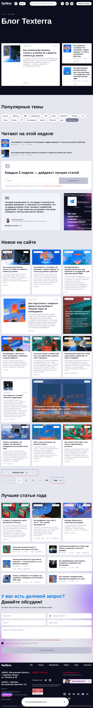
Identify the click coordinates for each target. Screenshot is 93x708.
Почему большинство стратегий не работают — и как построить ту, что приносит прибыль (27, 562)
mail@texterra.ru (71, 672)
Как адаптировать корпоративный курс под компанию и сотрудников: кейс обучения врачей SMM (81, 73)
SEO (46, 116)
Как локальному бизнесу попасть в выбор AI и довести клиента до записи (39, 53)
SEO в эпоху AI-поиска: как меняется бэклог (44, 443)
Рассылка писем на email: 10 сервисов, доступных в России (25, 548)
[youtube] (82, 694)
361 (47, 480)
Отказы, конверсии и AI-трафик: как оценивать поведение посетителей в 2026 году (15, 445)
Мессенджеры (31, 120)
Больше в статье (12, 226)
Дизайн (42, 120)
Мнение (14, 120)
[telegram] (71, 3)
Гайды (5, 120)
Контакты (88, 665)
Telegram (74, 116)
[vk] (73, 694)
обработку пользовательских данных (52, 186)
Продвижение (35, 116)
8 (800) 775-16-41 (40, 672)
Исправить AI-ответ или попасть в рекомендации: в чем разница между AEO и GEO (61, 407)
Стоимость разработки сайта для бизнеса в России (14, 521)
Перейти (71, 226)
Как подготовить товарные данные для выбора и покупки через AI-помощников (43, 307)
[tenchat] (69, 698)
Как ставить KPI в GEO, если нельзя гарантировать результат (76, 444)
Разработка (63, 116)
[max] (67, 3)
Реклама (66, 373)
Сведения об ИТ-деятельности (10, 691)
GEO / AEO (26, 83)
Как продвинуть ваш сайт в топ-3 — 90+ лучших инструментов (45, 523)
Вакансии (4, 688)
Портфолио (53, 665)
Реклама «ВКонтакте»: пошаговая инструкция (73, 521)
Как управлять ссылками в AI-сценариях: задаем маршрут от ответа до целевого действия (81, 51)
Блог (76, 665)
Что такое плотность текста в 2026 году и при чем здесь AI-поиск (77, 314)
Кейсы (75, 83)
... (40, 480)
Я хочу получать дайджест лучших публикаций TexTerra (21, 643)
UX (83, 116)
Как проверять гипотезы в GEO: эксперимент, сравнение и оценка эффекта (15, 356)
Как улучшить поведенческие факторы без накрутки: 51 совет (72, 578)
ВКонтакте (52, 120)
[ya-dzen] (78, 694)
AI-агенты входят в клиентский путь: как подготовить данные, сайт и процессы (46, 356)
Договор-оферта (6, 699)
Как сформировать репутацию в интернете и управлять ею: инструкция (72, 563)
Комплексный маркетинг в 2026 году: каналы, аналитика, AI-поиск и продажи (77, 356)
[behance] (87, 694)
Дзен (61, 120)
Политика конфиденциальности (9, 706)
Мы (31, 665)
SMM (25, 116)
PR (22, 120)
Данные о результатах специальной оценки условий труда (14, 695)
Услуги (41, 665)
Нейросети (16, 116)
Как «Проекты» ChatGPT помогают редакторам (13, 396)
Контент (5, 116)
